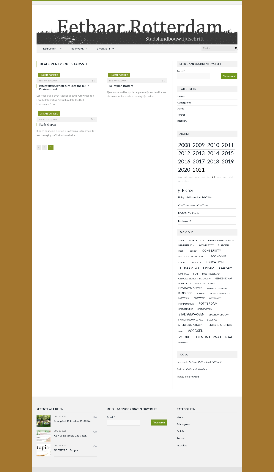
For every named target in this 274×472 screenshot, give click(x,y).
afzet (181, 240)
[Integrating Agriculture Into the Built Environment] (67, 77)
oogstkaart (215, 298)
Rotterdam (207, 303)
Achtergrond (184, 102)
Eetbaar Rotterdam (196, 268)
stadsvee (212, 319)
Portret (181, 114)
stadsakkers (185, 309)
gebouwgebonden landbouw (194, 279)
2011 (228, 145)
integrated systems (190, 288)
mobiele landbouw (220, 293)
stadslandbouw (219, 314)
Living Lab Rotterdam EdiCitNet (195, 197)
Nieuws (181, 96)
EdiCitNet (183, 262)
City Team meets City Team (193, 205)
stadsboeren (204, 309)
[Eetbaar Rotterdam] (137, 23)
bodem (181, 251)
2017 (199, 161)
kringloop (185, 293)
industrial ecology (206, 283)
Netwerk (77, 48)
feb (186, 177)
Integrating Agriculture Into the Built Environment (64, 87)
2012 (184, 153)
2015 (228, 153)
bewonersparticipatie (221, 240)
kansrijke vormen (217, 288)
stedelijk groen (190, 324)
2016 (184, 161)
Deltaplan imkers (121, 86)
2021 (199, 169)
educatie (196, 262)
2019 (228, 161)
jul (213, 177)
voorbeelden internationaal (206, 337)
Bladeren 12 (184, 221)
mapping (201, 293)
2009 (199, 145)
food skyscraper (211, 274)
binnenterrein (186, 245)
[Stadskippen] (67, 115)
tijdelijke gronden (219, 325)
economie (218, 256)
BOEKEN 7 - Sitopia (188, 213)
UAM (180, 331)
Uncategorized (49, 75)
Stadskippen (47, 124)
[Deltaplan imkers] (137, 77)
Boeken (193, 251)
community (211, 250)
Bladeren (223, 245)
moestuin (183, 298)
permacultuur (186, 304)
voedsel (195, 331)
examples (183, 274)
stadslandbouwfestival (190, 320)
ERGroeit (103, 48)
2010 (213, 145)
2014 (213, 153)
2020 (184, 169)
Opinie (180, 108)
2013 (199, 153)
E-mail (181, 71)
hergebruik (184, 283)
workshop (183, 342)
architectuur (196, 240)
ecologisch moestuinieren (192, 257)
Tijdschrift (49, 48)
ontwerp (199, 298)
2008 (184, 145)
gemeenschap (223, 278)
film (195, 274)
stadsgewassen (191, 314)
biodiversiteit (206, 245)
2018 (213, 161)
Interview (182, 120)
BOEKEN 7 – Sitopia (66, 450)
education (215, 262)
